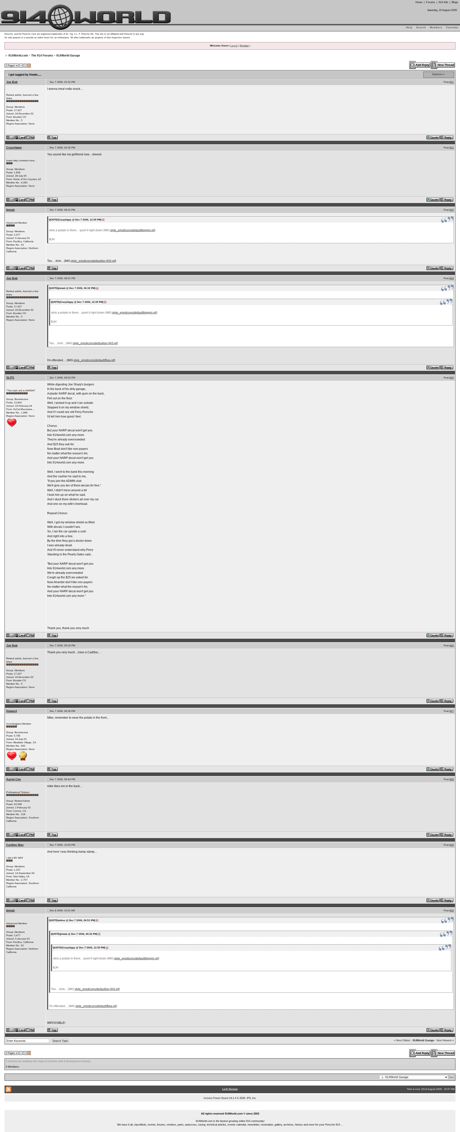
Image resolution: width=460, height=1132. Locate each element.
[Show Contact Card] (20, 137)
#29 (451, 845)
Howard (11, 711)
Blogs (455, 2)
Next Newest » (445, 1040)
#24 (451, 278)
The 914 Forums (42, 55)
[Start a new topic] (443, 64)
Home (418, 2)
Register (244, 45)
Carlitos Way (15, 845)
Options (437, 74)
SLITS (10, 377)
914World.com (18, 55)
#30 (451, 910)
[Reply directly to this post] (447, 137)
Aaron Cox (13, 779)
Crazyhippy (14, 147)
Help (409, 27)
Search (421, 27)
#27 (451, 711)
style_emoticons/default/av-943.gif (93, 261)
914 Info (443, 2)
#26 (451, 645)
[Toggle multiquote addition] (433, 137)
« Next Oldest (402, 1040)
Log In (234, 45)
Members (436, 27)
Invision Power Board (216, 1098)
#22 (451, 147)
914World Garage (68, 55)
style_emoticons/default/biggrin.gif (132, 230)
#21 (451, 82)
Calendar (452, 27)
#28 (451, 779)
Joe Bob (11, 82)
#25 (451, 377)
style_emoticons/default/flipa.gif (94, 360)
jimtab (10, 210)
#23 (451, 209)
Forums (430, 2)
